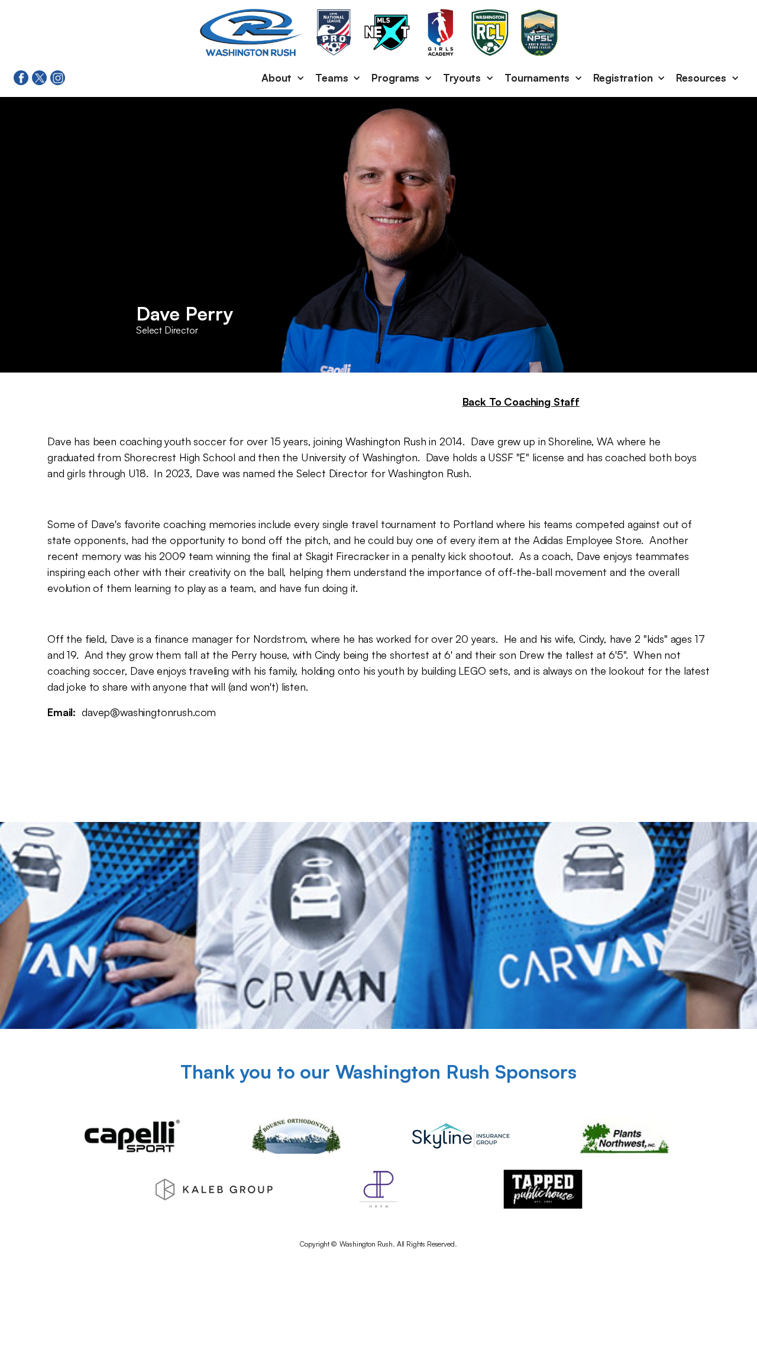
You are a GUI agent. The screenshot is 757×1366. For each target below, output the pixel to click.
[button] (283, 78)
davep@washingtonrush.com (149, 711)
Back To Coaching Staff (521, 401)
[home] (252, 32)
